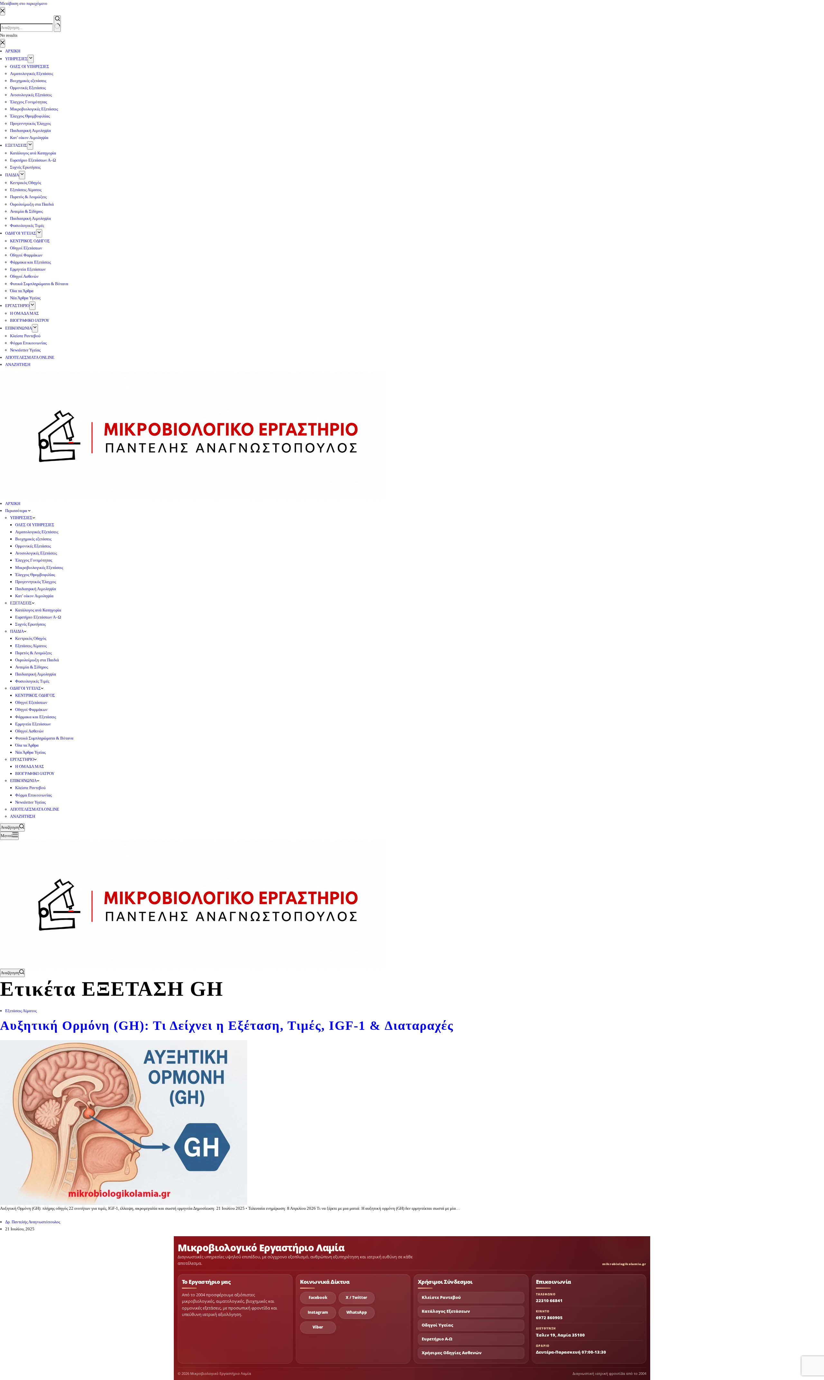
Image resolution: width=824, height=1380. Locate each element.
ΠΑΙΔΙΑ (17, 631)
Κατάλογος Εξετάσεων (446, 1311)
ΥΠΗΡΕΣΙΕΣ (21, 517)
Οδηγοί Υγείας (437, 1325)
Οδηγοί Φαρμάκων (31, 709)
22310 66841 (549, 1300)
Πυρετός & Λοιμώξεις (33, 652)
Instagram (318, 1312)
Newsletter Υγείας (30, 802)
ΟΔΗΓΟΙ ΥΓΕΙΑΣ (25, 688)
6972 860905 (549, 1317)
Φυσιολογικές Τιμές (32, 681)
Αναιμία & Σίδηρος (31, 667)
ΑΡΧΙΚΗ (12, 503)
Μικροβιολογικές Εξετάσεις (39, 567)
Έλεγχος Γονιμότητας (33, 560)
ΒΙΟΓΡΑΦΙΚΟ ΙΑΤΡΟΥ (34, 773)
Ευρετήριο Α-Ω (437, 1339)
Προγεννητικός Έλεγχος (35, 581)
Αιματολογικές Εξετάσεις (36, 531)
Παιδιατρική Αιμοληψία (35, 588)
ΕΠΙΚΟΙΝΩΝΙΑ (23, 780)
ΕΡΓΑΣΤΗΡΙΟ (22, 759)
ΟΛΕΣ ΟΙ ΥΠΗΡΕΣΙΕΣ (34, 524)
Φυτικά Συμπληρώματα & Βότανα (44, 738)
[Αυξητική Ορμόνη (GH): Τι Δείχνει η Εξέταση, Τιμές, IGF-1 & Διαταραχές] (123, 1122)
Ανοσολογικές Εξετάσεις (36, 553)
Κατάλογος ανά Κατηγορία (38, 610)
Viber (318, 1327)
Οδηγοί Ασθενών (29, 731)
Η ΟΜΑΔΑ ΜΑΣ (29, 766)
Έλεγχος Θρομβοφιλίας (35, 574)
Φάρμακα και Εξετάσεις (35, 716)
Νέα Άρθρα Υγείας (30, 752)
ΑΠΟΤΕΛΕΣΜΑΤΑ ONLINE (34, 809)
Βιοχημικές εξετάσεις (33, 538)
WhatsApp (356, 1312)
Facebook (318, 1297)
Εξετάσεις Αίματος (31, 645)
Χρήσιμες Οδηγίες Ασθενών (452, 1353)
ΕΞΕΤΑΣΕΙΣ (21, 603)
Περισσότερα (16, 510)
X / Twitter (356, 1297)
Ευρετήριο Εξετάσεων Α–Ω (38, 617)
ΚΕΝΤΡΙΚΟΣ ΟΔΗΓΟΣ (35, 695)
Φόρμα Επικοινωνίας (33, 795)
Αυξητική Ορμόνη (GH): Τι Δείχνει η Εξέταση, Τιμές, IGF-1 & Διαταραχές (227, 1025)
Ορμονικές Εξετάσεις (33, 546)
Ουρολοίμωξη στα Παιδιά (37, 659)
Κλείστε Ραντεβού (30, 787)
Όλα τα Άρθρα (27, 745)
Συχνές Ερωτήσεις (30, 624)
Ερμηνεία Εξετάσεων (33, 724)
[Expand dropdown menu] (32, 512)
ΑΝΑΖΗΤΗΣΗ (22, 816)
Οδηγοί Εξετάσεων (31, 702)
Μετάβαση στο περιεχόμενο (23, 3)
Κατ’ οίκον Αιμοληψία (34, 595)
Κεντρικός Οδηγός (30, 638)
